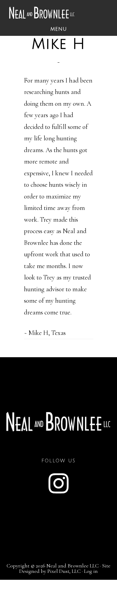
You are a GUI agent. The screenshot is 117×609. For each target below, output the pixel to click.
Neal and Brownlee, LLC (42, 13)
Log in (91, 571)
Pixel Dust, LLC (64, 571)
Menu (58, 29)
